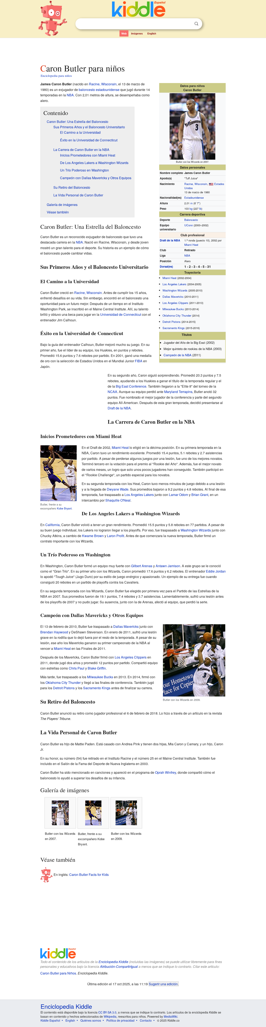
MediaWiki (170, 1016)
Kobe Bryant (64, 508)
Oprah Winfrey (165, 772)
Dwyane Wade (117, 489)
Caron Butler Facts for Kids (89, 874)
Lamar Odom (178, 494)
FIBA (138, 361)
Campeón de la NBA (177, 355)
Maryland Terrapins (178, 391)
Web (124, 33)
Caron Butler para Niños (58, 973)
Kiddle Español (50, 1020)
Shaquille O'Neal (118, 500)
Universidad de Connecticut (120, 314)
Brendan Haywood (54, 632)
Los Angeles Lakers (174, 284)
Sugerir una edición (163, 984)
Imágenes (137, 33)
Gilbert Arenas (141, 565)
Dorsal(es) (166, 266)
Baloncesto (191, 220)
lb (200, 209)
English (151, 33)
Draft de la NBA (170, 240)
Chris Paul (76, 668)
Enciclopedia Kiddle (113, 961)
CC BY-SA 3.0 (107, 1012)
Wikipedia (110, 1016)
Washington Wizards (175, 290)
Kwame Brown (93, 535)
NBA (187, 255)
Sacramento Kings (174, 328)
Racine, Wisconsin (195, 184)
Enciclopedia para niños (56, 75)
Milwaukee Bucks (173, 309)
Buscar (196, 23)
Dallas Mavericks (173, 297)
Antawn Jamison (168, 565)
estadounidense (107, 89)
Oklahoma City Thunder (177, 315)
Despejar (187, 23)
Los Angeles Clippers (175, 303)
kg (191, 209)
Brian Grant (199, 494)
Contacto (146, 1020)
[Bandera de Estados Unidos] (211, 184)
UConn (188, 225)
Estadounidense (194, 198)
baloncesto (87, 89)
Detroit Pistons (172, 322)
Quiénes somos (90, 1020)
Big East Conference (131, 386)
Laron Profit (115, 535)
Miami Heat (191, 245)
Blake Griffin (97, 668)
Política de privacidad (120, 1020)
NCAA (112, 391)
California (52, 524)
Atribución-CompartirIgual (119, 966)
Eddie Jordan (216, 571)
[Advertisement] (132, 49)
